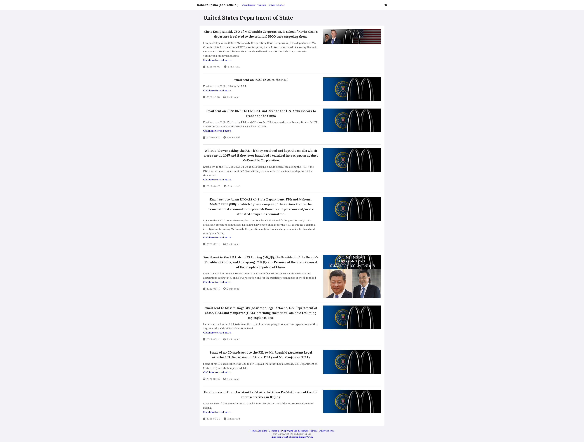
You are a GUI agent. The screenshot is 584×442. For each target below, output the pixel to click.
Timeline (261, 4)
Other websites (277, 4)
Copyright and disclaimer (295, 430)
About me (262, 430)
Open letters (248, 4)
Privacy (313, 430)
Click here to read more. (217, 59)
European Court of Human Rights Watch (292, 436)
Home (253, 430)
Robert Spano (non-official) (217, 5)
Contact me (275, 430)
